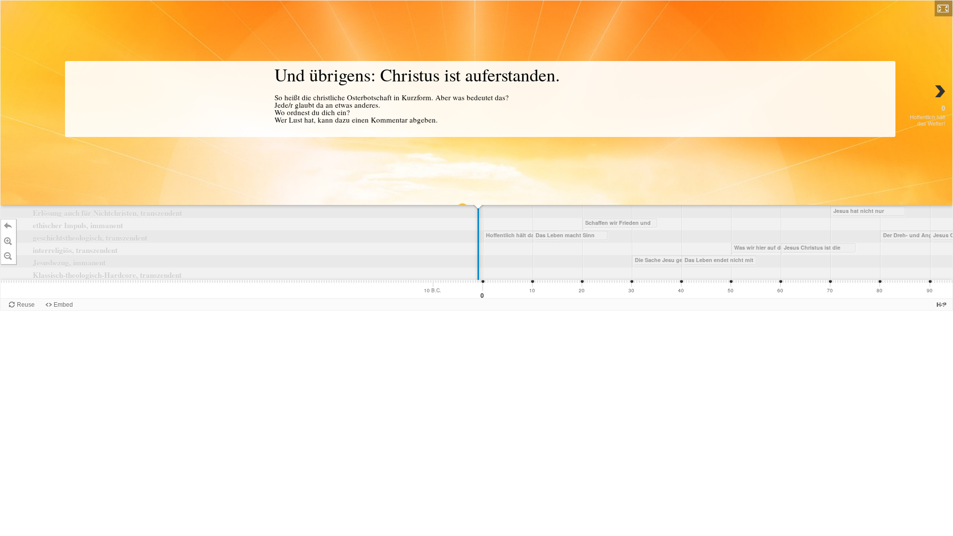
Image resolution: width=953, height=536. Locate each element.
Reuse (26, 304)
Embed (63, 304)
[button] (944, 8)
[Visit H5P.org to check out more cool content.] (942, 304)
